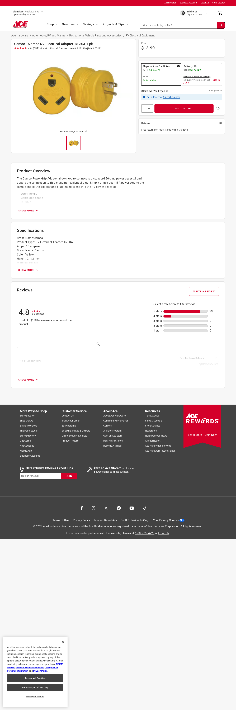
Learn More (195, 435)
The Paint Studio (28, 430)
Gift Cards (25, 440)
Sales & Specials (153, 420)
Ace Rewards (170, 3)
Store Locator (218, 3)
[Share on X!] (106, 508)
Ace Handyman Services (158, 445)
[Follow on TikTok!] (145, 508)
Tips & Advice (152, 415)
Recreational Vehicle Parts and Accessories (95, 35)
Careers (107, 425)
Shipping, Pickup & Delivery (76, 430)
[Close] (63, 642)
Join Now (211, 435)
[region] (35, 672)
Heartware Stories (113, 440)
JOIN (69, 475)
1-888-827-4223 (144, 533)
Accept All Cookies (35, 678)
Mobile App (26, 450)
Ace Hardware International (160, 450)
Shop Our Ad (26, 420)
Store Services (152, 425)
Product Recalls (70, 440)
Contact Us (68, 415)
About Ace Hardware (114, 415)
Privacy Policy (81, 520)
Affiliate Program (112, 430)
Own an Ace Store (112, 435)
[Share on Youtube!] (131, 508)
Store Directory (28, 435)
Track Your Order (71, 420)
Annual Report (153, 440)
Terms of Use (61, 520)
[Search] (221, 25)
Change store (215, 90)
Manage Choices (35, 696)
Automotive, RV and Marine (49, 35)
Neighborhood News (156, 435)
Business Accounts (188, 3)
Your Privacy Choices (166, 520)
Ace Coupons (27, 445)
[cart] (221, 13)
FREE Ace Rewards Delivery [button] (196, 76)
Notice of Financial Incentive (30, 667)
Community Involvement (116, 420)
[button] (182, 25)
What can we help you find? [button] (158, 25)
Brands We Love (28, 425)
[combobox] (201, 358)
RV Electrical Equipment (140, 35)
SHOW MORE (26, 210)
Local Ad (205, 3)
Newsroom (151, 430)
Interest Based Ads (105, 520)
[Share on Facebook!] (82, 508)
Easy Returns (69, 425)
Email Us (163, 533)
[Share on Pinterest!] (119, 508)
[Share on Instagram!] (93, 508)
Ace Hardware (20, 35)
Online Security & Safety (74, 435)
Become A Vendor (112, 445)
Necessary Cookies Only (35, 687)
